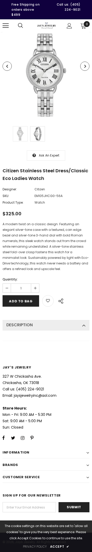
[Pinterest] (32, 437)
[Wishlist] (48, 301)
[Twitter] (13, 437)
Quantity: (10, 279)
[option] (46, 75)
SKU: (6, 196)
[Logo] (46, 25)
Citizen (39, 189)
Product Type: (13, 202)
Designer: (10, 189)
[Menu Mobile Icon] (6, 26)
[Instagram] (22, 437)
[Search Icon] (20, 25)
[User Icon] (69, 26)
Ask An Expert (49, 155)
